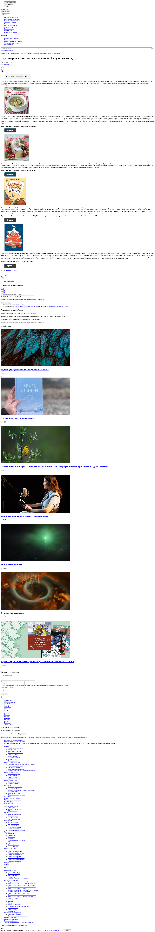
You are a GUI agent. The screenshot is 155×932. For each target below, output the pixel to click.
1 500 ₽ (3, 291)
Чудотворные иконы (14, 779)
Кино (9, 841)
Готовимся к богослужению (12, 912)
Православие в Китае (14, 861)
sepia (7, 64)
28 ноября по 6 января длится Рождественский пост (25, 81)
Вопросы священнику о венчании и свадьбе (21, 883)
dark (5, 64)
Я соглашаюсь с (13, 305)
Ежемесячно (17, 296)
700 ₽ (2, 289)
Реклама (6, 716)
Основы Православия (11, 17)
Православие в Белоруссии (16, 853)
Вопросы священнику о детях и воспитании (21, 790)
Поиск (6, 6)
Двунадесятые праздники (15, 766)
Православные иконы (11, 772)
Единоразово (7, 296)
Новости (7, 24)
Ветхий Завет (12, 749)
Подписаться (21, 734)
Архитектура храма (14, 782)
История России (13, 817)
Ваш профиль (9, 4)
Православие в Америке (15, 850)
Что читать (57, 53)
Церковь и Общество (10, 921)
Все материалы (9, 29)
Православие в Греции (15, 854)
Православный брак (14, 829)
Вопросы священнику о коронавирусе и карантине (23, 890)
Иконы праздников (14, 775)
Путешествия (8, 801)
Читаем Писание (13, 756)
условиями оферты (18, 305)
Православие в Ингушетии (16, 858)
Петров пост (12, 877)
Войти (13, 50)
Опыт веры (11, 807)
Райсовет (7, 40)
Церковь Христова (10, 917)
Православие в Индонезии (16, 859)
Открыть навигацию (10, 2)
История (7, 812)
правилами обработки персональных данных (42, 737)
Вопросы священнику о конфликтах (19, 891)
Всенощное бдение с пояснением (18, 916)
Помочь (7, 9)
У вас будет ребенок (14, 793)
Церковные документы (11, 919)
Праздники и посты (10, 870)
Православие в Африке (15, 851)
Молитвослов (8, 27)
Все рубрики (8, 30)
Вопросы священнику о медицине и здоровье (22, 896)
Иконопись (11, 837)
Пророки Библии (13, 754)
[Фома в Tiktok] (6, 705)
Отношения (7, 796)
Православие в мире (10, 848)
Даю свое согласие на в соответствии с (35, 306)
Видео (6, 867)
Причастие (11, 903)
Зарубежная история (14, 819)
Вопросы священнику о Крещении (18, 893)
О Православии (12, 811)
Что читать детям (13, 791)
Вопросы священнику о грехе (17, 888)
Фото (6, 866)
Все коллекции (8, 44)
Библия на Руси (12, 759)
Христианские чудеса (14, 809)
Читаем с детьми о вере (11, 43)
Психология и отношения (12, 20)
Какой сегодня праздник (11, 38)
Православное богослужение (13, 41)
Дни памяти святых (14, 767)
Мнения (6, 864)
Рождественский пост (14, 872)
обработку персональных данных (26, 306)
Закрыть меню (5, 11)
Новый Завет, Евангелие (15, 748)
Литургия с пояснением (15, 914)
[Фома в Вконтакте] (8, 700)
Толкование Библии (14, 757)
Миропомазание (13, 908)
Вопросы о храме (13, 898)
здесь (44, 299)
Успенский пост (13, 875)
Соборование (12, 909)
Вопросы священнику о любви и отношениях (22, 895)
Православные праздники (12, 762)
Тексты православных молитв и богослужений (18, 922)
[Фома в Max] (6, 710)
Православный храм (10, 780)
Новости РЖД (8, 803)
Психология (8, 820)
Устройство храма (13, 783)
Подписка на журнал (10, 32)
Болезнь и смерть (13, 822)
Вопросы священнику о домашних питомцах (22, 887)
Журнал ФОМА (5, 53)
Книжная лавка (9, 281)
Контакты (7, 718)
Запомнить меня (8, 691)
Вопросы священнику (11, 25)
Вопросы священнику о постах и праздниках (22, 770)
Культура (7, 832)
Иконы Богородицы (14, 774)
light (2, 64)
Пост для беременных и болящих (18, 878)
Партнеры (7, 723)
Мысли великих (13, 846)
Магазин (7, 715)
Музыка (10, 838)
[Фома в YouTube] (7, 707)
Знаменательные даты (14, 814)
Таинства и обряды (10, 900)
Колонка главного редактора (13, 798)
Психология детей (13, 788)
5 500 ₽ (3, 293)
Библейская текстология (15, 753)
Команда (7, 719)
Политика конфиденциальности (14, 740)
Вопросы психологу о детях (16, 795)
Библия (6, 746)
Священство (11, 911)
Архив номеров (9, 724)
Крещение (11, 901)
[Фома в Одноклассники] (10, 702)
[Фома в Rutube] (7, 708)
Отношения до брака (14, 827)
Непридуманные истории (12, 19)
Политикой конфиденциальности (58, 306)
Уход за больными (13, 824)
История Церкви (13, 816)
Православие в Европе (15, 856)
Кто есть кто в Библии (15, 751)
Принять (68, 930)
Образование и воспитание (12, 800)
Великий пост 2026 (14, 874)
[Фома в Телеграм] (7, 703)
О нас (6, 713)
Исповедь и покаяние (14, 904)
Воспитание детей (10, 785)
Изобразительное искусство (16, 840)
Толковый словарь (13, 845)
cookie (21, 743)
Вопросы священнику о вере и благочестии (21, 882)
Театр (9, 843)
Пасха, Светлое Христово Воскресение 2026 (21, 764)
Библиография (12, 761)
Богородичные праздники (16, 769)
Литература (49, 53)
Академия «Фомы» (10, 22)
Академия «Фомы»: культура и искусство (33, 53)
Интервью (7, 862)
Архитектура (12, 833)
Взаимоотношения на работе (16, 830)
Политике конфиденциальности (54, 930)
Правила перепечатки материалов (14, 741)
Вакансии (7, 721)
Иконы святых (12, 777)
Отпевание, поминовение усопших (19, 906)
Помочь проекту (5, 303)
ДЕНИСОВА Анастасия (12, 270)
